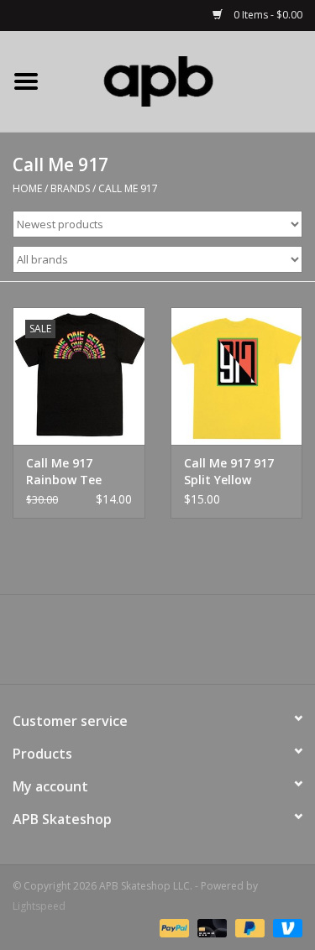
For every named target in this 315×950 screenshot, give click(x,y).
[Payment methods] (173, 927)
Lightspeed (39, 906)
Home (27, 188)
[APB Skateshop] (184, 80)
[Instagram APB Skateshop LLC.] (188, 645)
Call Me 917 (128, 188)
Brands (70, 188)
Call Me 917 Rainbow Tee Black (64, 471)
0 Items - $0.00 (266, 15)
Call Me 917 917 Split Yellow (229, 471)
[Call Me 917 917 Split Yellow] (237, 376)
